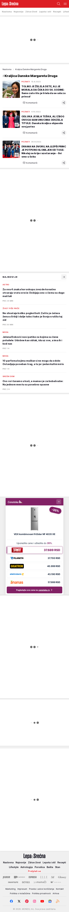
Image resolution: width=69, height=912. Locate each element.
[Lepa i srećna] (9, 4)
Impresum (22, 889)
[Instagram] (34, 901)
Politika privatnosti (41, 893)
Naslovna (7, 69)
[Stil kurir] (52, 877)
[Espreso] (33, 877)
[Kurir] (6, 877)
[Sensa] (26, 882)
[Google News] (50, 901)
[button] (30, 102)
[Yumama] (40, 882)
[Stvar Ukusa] (55, 882)
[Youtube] (42, 901)
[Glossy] (62, 877)
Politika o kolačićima (20, 893)
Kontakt (60, 889)
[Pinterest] (27, 901)
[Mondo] (19, 877)
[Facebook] (11, 901)
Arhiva (56, 893)
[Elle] (43, 877)
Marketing (10, 889)
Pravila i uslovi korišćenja (41, 889)
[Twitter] (19, 901)
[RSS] (57, 901)
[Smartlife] (13, 882)
